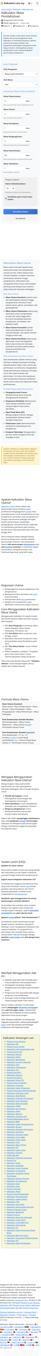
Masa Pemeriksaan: (12, 150)
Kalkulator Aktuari (14, 1127)
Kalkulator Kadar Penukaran (18, 1088)
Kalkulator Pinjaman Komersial (19, 1158)
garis (35, 594)
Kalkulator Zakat (13, 1111)
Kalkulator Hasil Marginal (17, 1197)
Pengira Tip (11, 1160)
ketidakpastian (21, 894)
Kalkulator (4, 1337)
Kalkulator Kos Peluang (16, 1109)
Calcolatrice (5, 1327)
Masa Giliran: (9, 109)
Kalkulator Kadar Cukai (16, 1150)
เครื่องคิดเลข (5, 1345)
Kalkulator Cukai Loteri (16, 1220)
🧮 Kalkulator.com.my (12, 3)
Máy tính (26, 1340)
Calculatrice (6, 1334)
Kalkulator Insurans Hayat (17, 1134)
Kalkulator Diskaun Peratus (18, 1178)
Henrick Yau (18, 20)
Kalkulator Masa (8, 506)
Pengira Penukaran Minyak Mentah (21, 1090)
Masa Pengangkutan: (12, 136)
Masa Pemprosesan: (12, 96)
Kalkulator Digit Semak (16, 1225)
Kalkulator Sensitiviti (15, 1132)
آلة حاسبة (31, 1342)
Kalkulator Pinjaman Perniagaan (20, 1098)
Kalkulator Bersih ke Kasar (17, 1235)
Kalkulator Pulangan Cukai (18, 1093)
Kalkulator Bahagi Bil (15, 1212)
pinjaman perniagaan (28, 1007)
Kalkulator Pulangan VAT (17, 1116)
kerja (23, 599)
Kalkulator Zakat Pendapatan (19, 1243)
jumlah (28, 511)
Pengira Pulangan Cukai (16, 1209)
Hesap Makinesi (22, 1334)
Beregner (30, 1324)
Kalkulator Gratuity (14, 1153)
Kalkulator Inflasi (14, 1057)
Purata (27, 724)
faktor (3, 1025)
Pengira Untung (13, 1215)
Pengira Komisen (14, 1189)
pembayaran (29, 544)
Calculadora (19, 1327)
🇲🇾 (29, 3)
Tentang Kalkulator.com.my (11, 1312)
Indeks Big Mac (13, 1155)
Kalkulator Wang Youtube (17, 1103)
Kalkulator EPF (13, 1147)
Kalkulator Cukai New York (18, 1222)
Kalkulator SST (13, 1240)
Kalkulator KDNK (13, 1106)
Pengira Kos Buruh (14, 1078)
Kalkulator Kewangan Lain (17, 1300)
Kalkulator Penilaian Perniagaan (20, 1129)
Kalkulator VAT (13, 1044)
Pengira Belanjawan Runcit (18, 1119)
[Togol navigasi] (37, 3)
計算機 (17, 1345)
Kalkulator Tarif (13, 1065)
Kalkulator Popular (8, 1315)
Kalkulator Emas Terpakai (17, 1101)
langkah (35, 619)
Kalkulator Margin (14, 1054)
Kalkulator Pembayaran (16, 1067)
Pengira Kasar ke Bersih (16, 1083)
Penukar (32, 1315)
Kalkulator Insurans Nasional (19, 1062)
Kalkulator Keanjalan (15, 1165)
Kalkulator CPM (13, 1202)
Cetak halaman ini (10, 23)
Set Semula (20, 218)
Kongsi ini (34, 26)
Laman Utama (6, 9)
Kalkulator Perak (13, 1163)
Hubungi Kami (30, 1312)
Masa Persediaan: (11, 123)
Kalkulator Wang (13, 1191)
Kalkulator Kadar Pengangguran (20, 1124)
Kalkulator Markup (14, 1114)
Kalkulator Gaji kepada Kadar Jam (20, 1049)
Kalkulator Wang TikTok (16, 1145)
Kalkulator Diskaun (14, 1075)
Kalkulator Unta (13, 1142)
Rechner (3, 1342)
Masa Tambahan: (11, 164)
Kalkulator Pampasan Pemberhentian (22, 1238)
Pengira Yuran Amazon (16, 1041)
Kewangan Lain (27, 9)
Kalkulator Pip (12, 1228)
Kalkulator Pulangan (15, 1085)
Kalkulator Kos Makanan (17, 1181)
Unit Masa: (8, 80)
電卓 (37, 1345)
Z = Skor (12, 737)
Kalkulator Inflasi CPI (15, 1080)
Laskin (15, 1340)
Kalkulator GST (13, 1070)
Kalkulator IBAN (13, 1122)
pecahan (9, 547)
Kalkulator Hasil (13, 1184)
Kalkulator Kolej (13, 1186)
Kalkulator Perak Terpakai (17, 1168)
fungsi (11, 917)
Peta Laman (22, 1315)
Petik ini (6, 26)
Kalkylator (4, 1340)
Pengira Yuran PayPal (15, 1047)
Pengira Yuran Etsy (14, 1052)
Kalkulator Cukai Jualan (16, 1140)
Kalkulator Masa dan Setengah (19, 1217)
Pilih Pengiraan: (10, 69)
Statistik (30, 732)
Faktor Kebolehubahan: (15, 184)
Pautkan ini (20, 26)
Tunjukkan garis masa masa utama (19, 198)
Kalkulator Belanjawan (16, 1059)
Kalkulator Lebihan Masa (17, 1199)
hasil (27, 886)
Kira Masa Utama (20, 211)
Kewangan (17, 9)
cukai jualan (14, 937)
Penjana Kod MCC (14, 1072)
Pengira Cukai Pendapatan (18, 1194)
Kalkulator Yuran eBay (16, 1137)
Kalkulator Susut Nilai (15, 1204)
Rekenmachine (17, 1342)
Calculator (10, 1329)
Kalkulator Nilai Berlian (16, 1096)
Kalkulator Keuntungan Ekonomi (20, 1207)
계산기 (6, 1347)
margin (23, 821)
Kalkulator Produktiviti (16, 1171)
